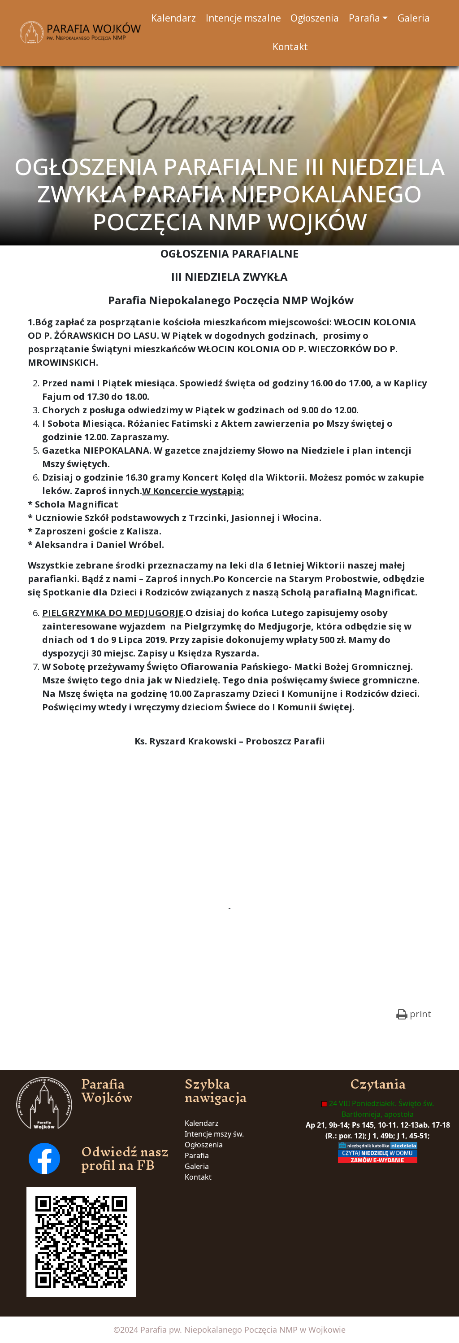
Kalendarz (202, 1123)
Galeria (197, 1166)
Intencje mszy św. (214, 1134)
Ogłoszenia (204, 1145)
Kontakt (198, 1177)
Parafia (197, 1155)
